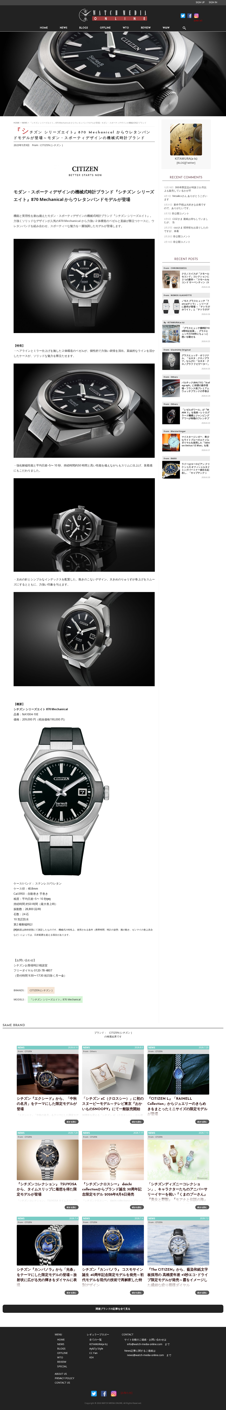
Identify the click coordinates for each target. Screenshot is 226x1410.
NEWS (63, 28)
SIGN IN (213, 3)
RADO (174, 458)
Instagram (196, 15)
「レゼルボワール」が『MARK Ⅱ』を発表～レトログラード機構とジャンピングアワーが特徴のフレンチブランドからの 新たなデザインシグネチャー (196, 417)
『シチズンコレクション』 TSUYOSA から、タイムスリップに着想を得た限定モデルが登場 (47, 1190)
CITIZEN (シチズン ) (51, 145)
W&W (166, 28)
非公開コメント (180, 213)
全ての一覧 (95, 1339)
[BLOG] (181, 162)
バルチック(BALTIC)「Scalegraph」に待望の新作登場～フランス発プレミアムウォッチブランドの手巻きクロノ (196, 388)
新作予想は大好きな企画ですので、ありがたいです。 (185, 206)
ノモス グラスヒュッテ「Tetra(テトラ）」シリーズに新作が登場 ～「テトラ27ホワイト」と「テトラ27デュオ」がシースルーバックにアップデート (196, 308)
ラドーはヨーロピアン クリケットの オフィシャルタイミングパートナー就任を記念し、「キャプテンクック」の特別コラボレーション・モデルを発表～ (196, 471)
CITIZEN (28, 1051)
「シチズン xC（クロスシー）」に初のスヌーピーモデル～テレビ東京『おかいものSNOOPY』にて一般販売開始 (113, 1104)
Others (174, 377)
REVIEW (146, 28)
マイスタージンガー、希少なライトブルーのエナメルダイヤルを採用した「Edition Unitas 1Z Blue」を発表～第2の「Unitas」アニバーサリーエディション (196, 444)
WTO (126, 28)
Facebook (183, 15)
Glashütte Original (181, 349)
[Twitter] (190, 162)
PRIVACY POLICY (64, 1378)
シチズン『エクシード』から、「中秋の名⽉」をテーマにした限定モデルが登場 (47, 1104)
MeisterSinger (178, 431)
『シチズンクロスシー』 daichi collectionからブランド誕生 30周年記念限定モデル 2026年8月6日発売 (112, 1190)
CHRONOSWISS (179, 268)
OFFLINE (105, 28)
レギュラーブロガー (98, 1334)
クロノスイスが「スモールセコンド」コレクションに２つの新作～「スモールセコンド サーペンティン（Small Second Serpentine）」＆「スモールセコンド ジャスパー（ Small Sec (195, 282)
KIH (91, 1357)
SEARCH (184, 28)
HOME (44, 28)
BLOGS (83, 28)
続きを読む (71, 1121)
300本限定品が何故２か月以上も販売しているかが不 (185, 189)
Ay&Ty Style (96, 1348)
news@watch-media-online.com (145, 1355)
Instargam (114, 1393)
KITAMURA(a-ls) (186, 158)
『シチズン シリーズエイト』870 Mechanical (55, 999)
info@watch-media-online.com (144, 1344)
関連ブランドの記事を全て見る (113, 1308)
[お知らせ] (198, 21)
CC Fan (93, 1353)
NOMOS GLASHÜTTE (181, 295)
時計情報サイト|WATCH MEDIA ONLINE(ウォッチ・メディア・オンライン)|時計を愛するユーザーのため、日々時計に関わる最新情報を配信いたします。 (113, 15)
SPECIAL (62, 1366)
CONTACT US (62, 1382)
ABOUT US (61, 1373)
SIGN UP (200, 3)
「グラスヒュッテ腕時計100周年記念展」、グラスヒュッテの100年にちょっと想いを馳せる (195, 332)
